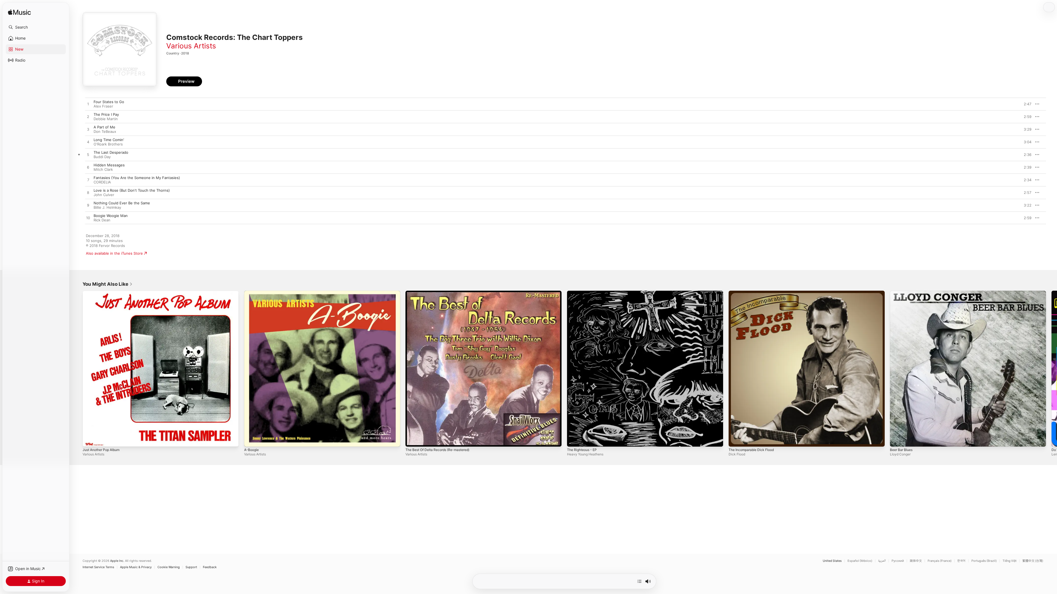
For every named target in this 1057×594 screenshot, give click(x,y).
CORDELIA (102, 182)
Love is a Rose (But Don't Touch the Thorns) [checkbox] (132, 190)
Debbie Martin (106, 119)
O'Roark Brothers (108, 144)
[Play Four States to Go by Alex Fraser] (88, 104)
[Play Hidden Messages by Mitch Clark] (88, 167)
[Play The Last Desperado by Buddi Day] (88, 154)
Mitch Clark (103, 169)
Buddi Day (102, 157)
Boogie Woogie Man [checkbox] (111, 215)
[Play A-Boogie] (251, 440)
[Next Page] (1051, 368)
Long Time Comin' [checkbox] (109, 140)
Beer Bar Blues (902, 293)
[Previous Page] (77, 368)
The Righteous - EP (583, 293)
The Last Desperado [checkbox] (111, 152)
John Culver (104, 195)
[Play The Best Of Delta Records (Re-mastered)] (412, 440)
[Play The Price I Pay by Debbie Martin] (88, 116)
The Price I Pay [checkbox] (106, 114)
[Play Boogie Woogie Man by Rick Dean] (88, 218)
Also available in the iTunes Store (114, 253)
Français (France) (940, 560)
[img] (19, 12)
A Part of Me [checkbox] (104, 127)
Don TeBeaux (105, 131)
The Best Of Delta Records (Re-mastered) (441, 293)
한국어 (961, 560)
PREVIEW (1025, 104)
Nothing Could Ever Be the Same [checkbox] (122, 203)
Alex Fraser (103, 106)
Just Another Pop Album (104, 293)
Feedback (210, 567)
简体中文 (916, 560)
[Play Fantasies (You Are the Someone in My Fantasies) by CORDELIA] (88, 180)
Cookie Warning (168, 567)
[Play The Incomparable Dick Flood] (735, 440)
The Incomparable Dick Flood (753, 293)
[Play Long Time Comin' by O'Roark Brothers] (88, 142)
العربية (882, 560)
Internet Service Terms (98, 567)
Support (191, 567)
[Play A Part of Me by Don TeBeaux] (88, 129)
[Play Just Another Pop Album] (89, 440)
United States (832, 560)
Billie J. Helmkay (107, 207)
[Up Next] (639, 581)
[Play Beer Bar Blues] (897, 440)
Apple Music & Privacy (136, 567)
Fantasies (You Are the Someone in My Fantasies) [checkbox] (137, 177)
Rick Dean (102, 220)
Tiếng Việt (1009, 560)
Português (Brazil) (984, 560)
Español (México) (860, 560)
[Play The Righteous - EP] (574, 440)
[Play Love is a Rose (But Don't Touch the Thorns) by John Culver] (88, 192)
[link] (108, 284)
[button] (36, 27)
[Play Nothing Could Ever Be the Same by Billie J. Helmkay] (88, 205)
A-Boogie (252, 293)
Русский (898, 560)
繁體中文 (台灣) (1032, 560)
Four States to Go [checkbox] (109, 102)
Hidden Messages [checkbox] (109, 165)
